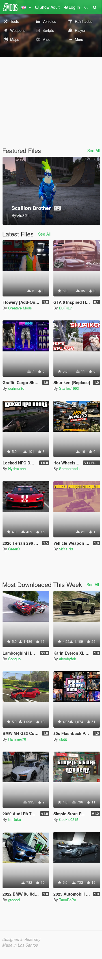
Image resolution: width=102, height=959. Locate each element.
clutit (63, 739)
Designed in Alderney (21, 939)
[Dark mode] (86, 7)
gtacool (14, 899)
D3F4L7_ (66, 308)
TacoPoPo (67, 899)
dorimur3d (16, 388)
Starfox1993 (69, 388)
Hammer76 (17, 739)
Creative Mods (20, 308)
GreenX (14, 549)
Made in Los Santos (20, 945)
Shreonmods (69, 468)
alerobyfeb (67, 658)
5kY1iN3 (66, 549)
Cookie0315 (68, 819)
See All (93, 150)
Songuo (14, 658)
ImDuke (14, 819)
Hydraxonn (17, 468)
